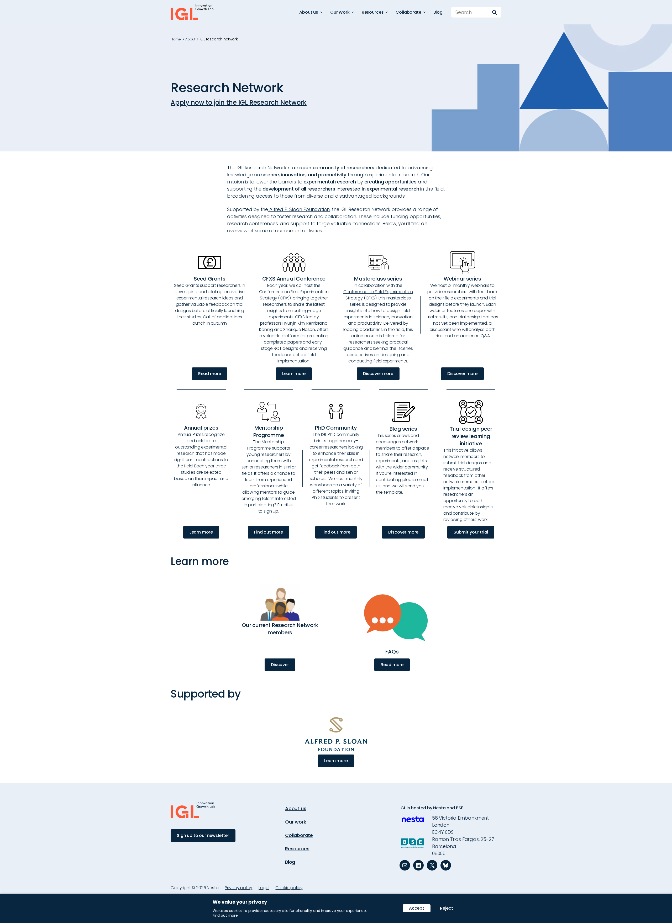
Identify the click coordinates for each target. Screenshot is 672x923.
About (190, 39)
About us (295, 808)
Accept (416, 908)
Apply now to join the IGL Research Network (239, 102)
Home (176, 39)
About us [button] (308, 12)
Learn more (294, 374)
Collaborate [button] (408, 12)
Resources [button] (373, 12)
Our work (295, 822)
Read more (209, 374)
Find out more (268, 532)
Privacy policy (238, 888)
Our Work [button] (340, 12)
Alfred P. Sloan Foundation (299, 209)
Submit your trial (471, 532)
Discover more (378, 374)
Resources (297, 848)
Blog (438, 12)
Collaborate (299, 835)
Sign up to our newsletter (203, 835)
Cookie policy (288, 888)
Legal (264, 888)
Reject (446, 908)
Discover (280, 665)
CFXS (284, 298)
